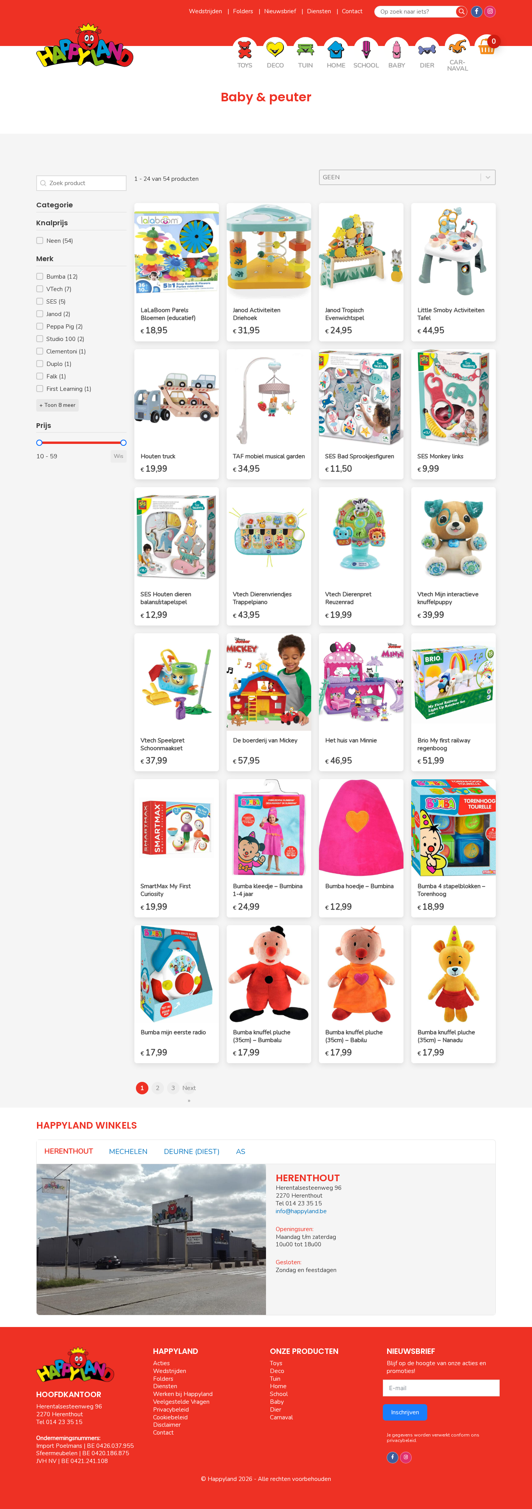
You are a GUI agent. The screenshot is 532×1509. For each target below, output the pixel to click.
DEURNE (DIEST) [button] (192, 1151)
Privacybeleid (171, 1410)
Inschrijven (405, 1412)
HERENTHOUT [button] (68, 1151)
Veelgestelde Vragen (181, 1402)
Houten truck (158, 456)
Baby (277, 1402)
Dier (275, 1410)
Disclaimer (167, 1425)
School (279, 1394)
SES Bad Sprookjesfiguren (359, 456)
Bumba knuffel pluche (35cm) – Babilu (354, 1036)
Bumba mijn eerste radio (173, 1032)
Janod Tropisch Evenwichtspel (344, 314)
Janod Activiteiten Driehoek (256, 314)
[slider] (39, 443)
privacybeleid (401, 1440)
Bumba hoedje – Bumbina (359, 886)
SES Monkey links (440, 456)
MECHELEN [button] (128, 1151)
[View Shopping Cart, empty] (487, 47)
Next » (189, 1089)
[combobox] (400, 177)
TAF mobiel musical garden (269, 456)
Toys (276, 1363)
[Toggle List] (488, 177)
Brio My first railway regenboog (443, 744)
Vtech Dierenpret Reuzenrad (348, 598)
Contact (352, 11)
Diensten (320, 11)
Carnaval (281, 1417)
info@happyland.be (301, 1211)
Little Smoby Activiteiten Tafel (450, 314)
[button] (81, 241)
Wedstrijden (206, 11)
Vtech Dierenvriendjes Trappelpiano (262, 598)
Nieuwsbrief (281, 11)
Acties (161, 1363)
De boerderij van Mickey (265, 740)
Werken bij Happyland (183, 1394)
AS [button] (240, 1151)
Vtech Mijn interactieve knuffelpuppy (448, 598)
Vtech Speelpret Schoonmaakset (163, 744)
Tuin (275, 1379)
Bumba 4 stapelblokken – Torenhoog (451, 890)
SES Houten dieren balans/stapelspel (166, 598)
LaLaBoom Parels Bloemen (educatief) (168, 314)
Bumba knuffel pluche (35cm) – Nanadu (446, 1036)
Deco (277, 1371)
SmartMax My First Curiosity (166, 890)
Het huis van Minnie (351, 740)
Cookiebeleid (170, 1417)
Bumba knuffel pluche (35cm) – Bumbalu (262, 1036)
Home (278, 1386)
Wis (118, 456)
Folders (244, 11)
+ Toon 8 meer (57, 405)
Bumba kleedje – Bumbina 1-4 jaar (268, 890)
